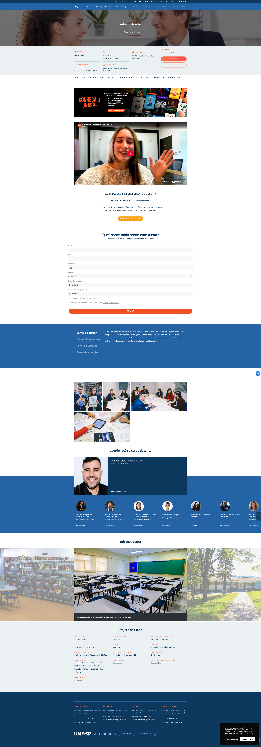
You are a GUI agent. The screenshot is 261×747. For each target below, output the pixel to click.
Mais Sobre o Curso (96, 77)
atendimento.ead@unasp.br (173, 722)
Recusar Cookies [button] (232, 739)
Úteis (174, 1)
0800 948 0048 (88, 719)
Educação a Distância (104, 7)
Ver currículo (80, 526)
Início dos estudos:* (75, 281)
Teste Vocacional (142, 77)
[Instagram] (95, 734)
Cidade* (71, 272)
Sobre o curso (79, 77)
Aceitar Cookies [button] (247, 739)
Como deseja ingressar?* (77, 290)
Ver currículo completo (118, 491)
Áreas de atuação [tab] (87, 352)
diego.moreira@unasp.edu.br (85, 520)
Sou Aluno (183, 1)
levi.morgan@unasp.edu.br (170, 518)
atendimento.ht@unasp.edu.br (116, 720)
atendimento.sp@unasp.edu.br (145, 720)
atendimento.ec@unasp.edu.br (88, 722)
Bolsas (167, 1)
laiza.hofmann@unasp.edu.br (142, 520)
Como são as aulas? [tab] (88, 339)
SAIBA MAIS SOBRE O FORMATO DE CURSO (166, 77)
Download (78, 680)
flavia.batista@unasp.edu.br (113, 520)
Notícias (137, 1)
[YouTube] (105, 734)
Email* (70, 255)
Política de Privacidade (111, 303)
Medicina (135, 7)
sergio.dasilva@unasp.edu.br (119, 463)
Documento (117, 662)
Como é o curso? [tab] (87, 333)
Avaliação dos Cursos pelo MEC (124, 655)
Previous (2, 585)
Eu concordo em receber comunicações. (84, 299)
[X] (114, 734)
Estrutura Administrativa (160, 639)
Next (258, 585)
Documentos (156, 662)
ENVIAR (130, 311)
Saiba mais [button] (250, 733)
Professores (111, 77)
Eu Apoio (158, 1)
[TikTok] (100, 734)
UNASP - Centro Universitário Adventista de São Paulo (76, 7)
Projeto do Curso (125, 77)
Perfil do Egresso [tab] (86, 346)
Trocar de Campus (134, 32)
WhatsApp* (72, 263)
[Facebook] (110, 734)
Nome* (71, 246)
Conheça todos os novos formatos (130, 218)
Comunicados (148, 1)
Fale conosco (126, 734)
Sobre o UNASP (120, 1)
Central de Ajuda (146, 734)
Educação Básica (161, 7)
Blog (129, 1)
